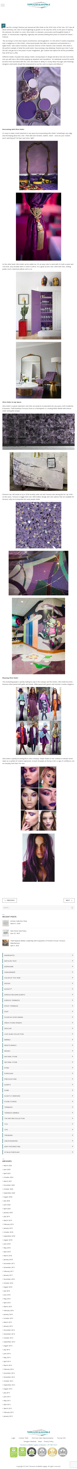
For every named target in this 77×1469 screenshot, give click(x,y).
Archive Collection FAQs (18, 921)
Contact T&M (23, 1438)
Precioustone (10, 1079)
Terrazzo (8, 1107)
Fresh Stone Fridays (13, 1023)
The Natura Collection (14, 1118)
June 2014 (7, 1354)
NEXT (68, 900)
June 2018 (7, 1244)
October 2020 (8, 1189)
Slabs (6, 1090)
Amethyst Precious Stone (24, 408)
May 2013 (7, 1401)
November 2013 (9, 1377)
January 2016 (8, 1314)
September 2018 (9, 1236)
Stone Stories (10, 1101)
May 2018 (7, 1248)
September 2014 (9, 1342)
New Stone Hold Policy (18, 931)
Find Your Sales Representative (42, 1438)
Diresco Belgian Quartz (14, 995)
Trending (8, 1135)
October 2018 (8, 1232)
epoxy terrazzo (11, 1006)
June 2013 (7, 1397)
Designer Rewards (30, 1441)
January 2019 (8, 1228)
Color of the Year (12, 978)
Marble (7, 1040)
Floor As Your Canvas (13, 1017)
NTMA (6, 1068)
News (40, 1441)
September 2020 (9, 1193)
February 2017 (9, 1271)
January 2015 (8, 1326)
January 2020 (8, 1212)
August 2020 (8, 1197)
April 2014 (7, 1361)
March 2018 (8, 1256)
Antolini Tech (10, 961)
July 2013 (7, 1393)
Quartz (7, 1085)
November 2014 (9, 1334)
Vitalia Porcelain (11, 1152)
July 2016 (7, 1291)
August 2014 (8, 1346)
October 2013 (8, 1381)
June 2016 (7, 1295)
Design (7, 983)
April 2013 (7, 1404)
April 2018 (7, 1252)
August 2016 (8, 1287)
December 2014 (9, 1330)
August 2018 (8, 1240)
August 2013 (8, 1389)
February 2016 (9, 1310)
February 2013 (9, 1412)
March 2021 (8, 1181)
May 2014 (7, 1357)
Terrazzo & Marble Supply (38, 1466)
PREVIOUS (11, 900)
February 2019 (9, 1224)
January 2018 (8, 1259)
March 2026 (8, 1165)
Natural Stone (10, 1056)
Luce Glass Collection (14, 1034)
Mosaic (7, 1051)
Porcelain (8, 1073)
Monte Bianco (10, 1045)
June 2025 (7, 1169)
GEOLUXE (8, 1028)
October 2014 (8, 1338)
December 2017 (9, 1263)
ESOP (6, 1012)
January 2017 (8, 1275)
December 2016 (9, 1279)
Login (13, 1438)
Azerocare (8, 967)
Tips (6, 1130)
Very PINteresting (12, 1146)
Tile (6, 1124)
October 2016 (8, 1283)
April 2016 (7, 1303)
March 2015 (8, 1322)
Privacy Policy (48, 1441)
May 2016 (7, 1299)
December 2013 (9, 1373)
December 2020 (9, 1185)
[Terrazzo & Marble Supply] (38, 5)
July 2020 (7, 1201)
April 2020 (7, 1209)
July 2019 (7, 1216)
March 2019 (8, 1220)
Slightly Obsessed (12, 1096)
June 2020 (7, 1205)
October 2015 (8, 1318)
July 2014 (7, 1350)
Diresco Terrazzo (12, 1000)
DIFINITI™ (8, 989)
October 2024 (8, 1177)
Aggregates (9, 955)
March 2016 (8, 1306)
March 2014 (8, 1365)
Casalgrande (9, 972)
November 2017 (9, 1267)
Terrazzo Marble (11, 1113)
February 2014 (9, 1369)
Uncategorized (11, 1141)
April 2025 (7, 1173)
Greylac (17, 411)
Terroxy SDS (61, 1438)
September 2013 (9, 1385)
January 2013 (8, 1416)
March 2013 (8, 1408)
